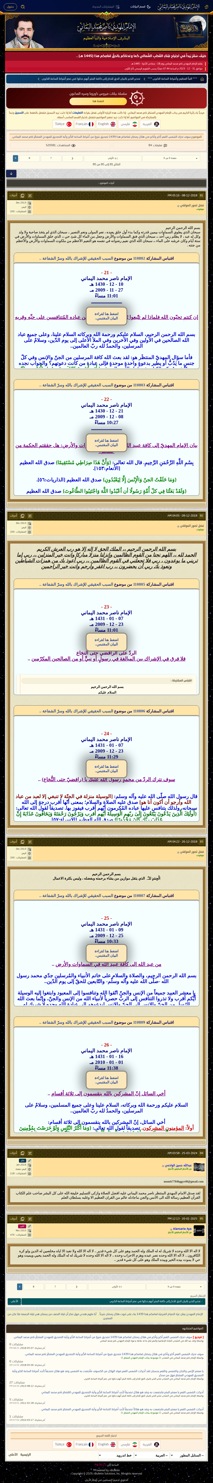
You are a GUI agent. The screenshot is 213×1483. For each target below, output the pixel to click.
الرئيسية (25, 1454)
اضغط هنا (98, 101)
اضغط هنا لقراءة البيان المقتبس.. (107, 316)
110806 (139, 711)
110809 (139, 1022)
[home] (202, 79)
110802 (139, 258)
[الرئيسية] (206, 7)
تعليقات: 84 (155, 145)
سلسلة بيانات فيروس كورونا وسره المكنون (98, 94)
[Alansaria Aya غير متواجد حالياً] (199, 1230)
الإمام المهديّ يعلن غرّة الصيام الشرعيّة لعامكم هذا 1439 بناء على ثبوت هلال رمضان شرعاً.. (150, 1314)
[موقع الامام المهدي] (178, 7)
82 (201, 515)
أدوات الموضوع (107, 183)
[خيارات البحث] (23, 7)
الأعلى (14, 1301)
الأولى (111, 158)
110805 (139, 584)
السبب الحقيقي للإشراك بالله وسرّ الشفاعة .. (76, 258)
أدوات (13, 195)
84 (201, 1153)
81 (201, 195)
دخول (10, 6)
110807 (139, 895)
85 (201, 1218)
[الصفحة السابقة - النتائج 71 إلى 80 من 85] (73, 158)
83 (201, 841)
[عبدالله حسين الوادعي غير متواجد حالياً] (199, 1167)
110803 (139, 385)
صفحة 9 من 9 (169, 158)
